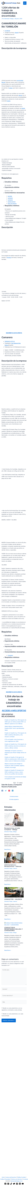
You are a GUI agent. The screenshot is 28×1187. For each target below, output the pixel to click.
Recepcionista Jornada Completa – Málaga (12, 828)
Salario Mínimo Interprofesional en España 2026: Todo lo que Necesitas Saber (14, 728)
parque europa (11, 201)
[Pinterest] (9, 790)
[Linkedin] (12, 790)
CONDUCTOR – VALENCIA (13, 899)
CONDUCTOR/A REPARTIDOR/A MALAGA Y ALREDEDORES (13, 929)
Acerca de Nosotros (11, 1177)
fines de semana (12, 203)
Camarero (10, 655)
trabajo (11, 88)
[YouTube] (23, 1184)
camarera (10, 200)
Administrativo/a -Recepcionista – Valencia (12, 865)
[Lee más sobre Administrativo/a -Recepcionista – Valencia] (14, 857)
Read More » (7, 849)
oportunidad (20, 80)
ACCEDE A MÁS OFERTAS (14, 710)
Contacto (25, 1179)
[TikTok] (11, 1184)
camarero (10, 198)
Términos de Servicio (16, 1179)
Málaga (14, 831)
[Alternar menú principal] (24, 3)
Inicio (3, 1177)
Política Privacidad (5, 1179)
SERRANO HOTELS (10, 341)
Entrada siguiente (14, 799)
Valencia (15, 868)
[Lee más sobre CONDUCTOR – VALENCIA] (14, 892)
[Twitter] (6, 790)
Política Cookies (21, 1177)
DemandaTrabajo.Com (16, 1181)
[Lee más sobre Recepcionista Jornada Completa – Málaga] (14, 819)
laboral (3, 82)
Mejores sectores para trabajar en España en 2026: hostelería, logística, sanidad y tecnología (14, 765)
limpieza (9, 257)
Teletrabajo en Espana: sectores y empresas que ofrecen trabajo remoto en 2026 (15, 752)
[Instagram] (8, 1184)
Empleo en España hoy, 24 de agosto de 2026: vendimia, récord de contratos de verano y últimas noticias (15, 746)
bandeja (10, 196)
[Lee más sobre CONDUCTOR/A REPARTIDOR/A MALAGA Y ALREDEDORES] (14, 924)
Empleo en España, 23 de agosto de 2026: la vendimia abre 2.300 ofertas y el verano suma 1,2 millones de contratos (15, 759)
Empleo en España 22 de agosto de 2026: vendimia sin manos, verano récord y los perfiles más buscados (14, 772)
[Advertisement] (14, 65)
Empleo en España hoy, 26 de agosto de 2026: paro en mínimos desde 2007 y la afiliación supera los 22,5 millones (15, 721)
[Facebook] (2, 790)
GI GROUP (7, 30)
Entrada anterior (14, 796)
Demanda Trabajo (8, 831)
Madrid (17, 32)
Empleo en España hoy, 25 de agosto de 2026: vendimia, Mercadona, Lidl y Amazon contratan (15, 734)
